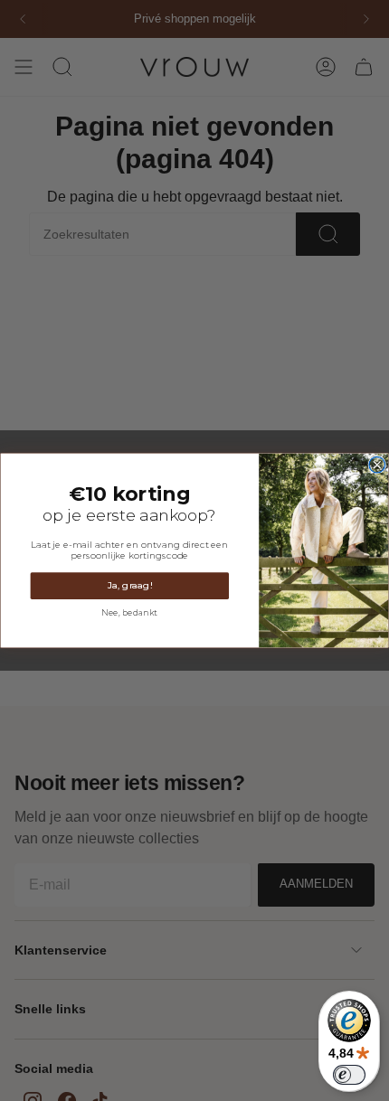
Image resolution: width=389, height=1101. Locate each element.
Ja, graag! (130, 585)
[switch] (349, 1075)
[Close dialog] (377, 464)
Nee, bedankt (129, 612)
